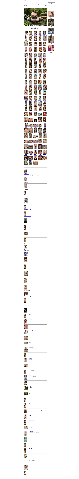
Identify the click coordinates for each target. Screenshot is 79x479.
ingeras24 (51, 34)
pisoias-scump (51, 17)
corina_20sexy (51, 51)
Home (24, 1)
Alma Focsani (46, 5)
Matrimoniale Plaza (25, 5)
